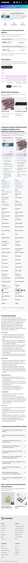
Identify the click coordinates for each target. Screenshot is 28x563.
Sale (2, 536)
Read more (24, 16)
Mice (2, 532)
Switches (3, 530)
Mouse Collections (19, 532)
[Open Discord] (14, 2)
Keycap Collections (19, 528)
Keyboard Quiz (18, 534)
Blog (16, 539)
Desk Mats (3, 534)
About (2, 546)
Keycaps (3, 528)
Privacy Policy (4, 552)
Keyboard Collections (20, 526)
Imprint (2, 556)
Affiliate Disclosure (5, 550)
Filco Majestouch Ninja (21, 111)
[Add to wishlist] (8, 14)
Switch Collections (19, 530)
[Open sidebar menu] (26, 2)
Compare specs (5, 116)
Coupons (3, 539)
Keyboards (3, 526)
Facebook (17, 552)
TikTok (16, 554)
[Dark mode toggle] (19, 2)
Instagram (17, 550)
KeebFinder (5, 2)
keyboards (8, 10)
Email (16, 546)
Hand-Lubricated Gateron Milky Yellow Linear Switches (6, 507)
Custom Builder (18, 536)
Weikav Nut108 (5, 111)
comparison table (5, 135)
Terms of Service (5, 554)
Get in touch (4, 548)
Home (2, 10)
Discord (16, 548)
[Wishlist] (17, 2)
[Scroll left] (3, 108)
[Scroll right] (24, 108)
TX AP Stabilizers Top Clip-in (20, 507)
